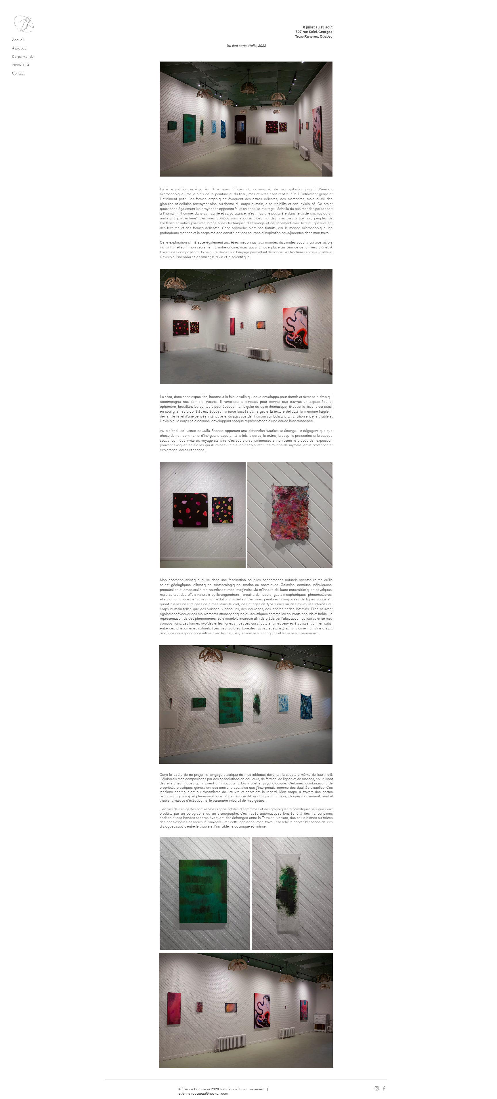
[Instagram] (377, 1088)
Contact (18, 73)
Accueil (18, 40)
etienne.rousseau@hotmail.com (203, 1093)
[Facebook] (384, 1088)
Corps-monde (23, 56)
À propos (19, 48)
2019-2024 (20, 65)
